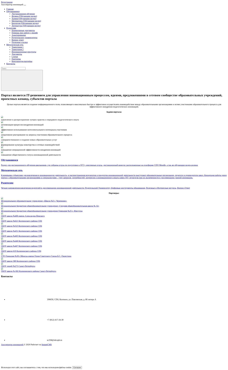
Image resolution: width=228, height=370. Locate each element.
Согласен (77, 368)
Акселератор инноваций (12, 344)
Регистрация (6, 2)
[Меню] (25, 5)
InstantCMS (47, 344)
